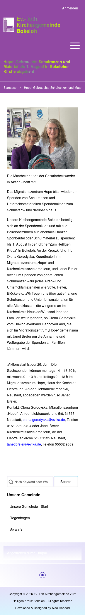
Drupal (41, 552)
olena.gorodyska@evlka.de (44, 419)
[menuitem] (70, 8)
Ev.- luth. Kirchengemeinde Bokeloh (38, 24)
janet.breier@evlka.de (24, 444)
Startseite (10, 87)
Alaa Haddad (61, 608)
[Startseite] (8, 25)
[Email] (42, 575)
